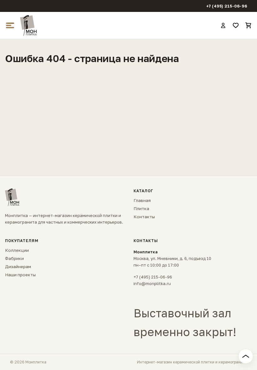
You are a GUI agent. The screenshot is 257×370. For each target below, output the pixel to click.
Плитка (141, 208)
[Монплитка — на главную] (117, 25)
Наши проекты (20, 274)
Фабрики (14, 258)
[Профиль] (223, 25)
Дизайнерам (18, 266)
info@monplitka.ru (152, 283)
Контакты (144, 216)
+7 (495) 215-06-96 (226, 6)
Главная (142, 200)
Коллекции (17, 250)
